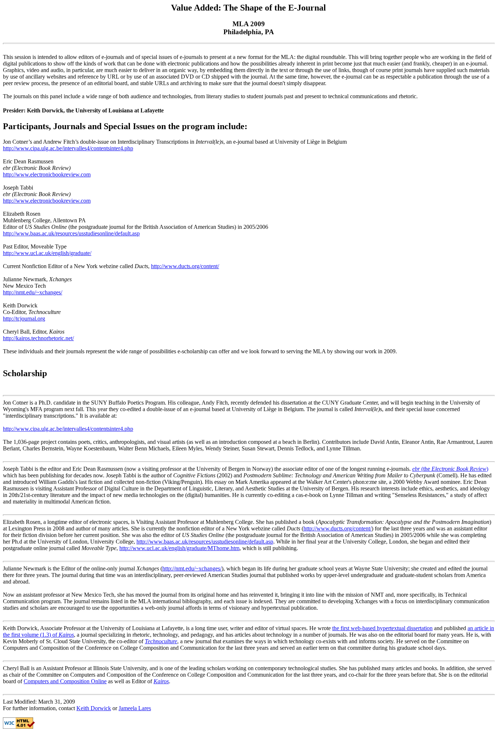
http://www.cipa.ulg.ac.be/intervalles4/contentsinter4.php (68, 148)
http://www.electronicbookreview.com (47, 174)
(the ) (450, 469)
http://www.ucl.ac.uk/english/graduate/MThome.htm (179, 548)
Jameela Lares (135, 708)
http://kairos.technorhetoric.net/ (38, 338)
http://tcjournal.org (24, 318)
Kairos (161, 681)
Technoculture (161, 641)
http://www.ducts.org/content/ (185, 266)
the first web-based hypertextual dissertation (382, 628)
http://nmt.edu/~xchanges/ (32, 292)
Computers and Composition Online (65, 681)
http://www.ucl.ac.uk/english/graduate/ (47, 253)
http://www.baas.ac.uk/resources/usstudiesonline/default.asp (71, 233)
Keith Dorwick (93, 708)
